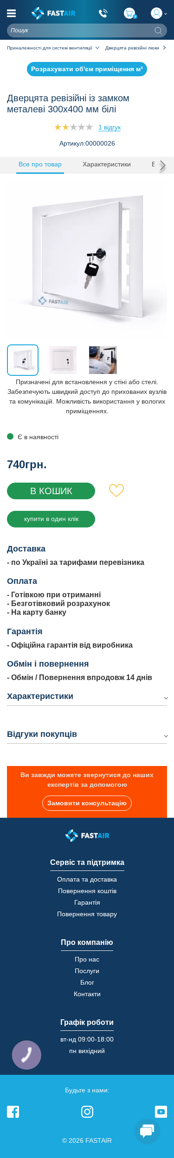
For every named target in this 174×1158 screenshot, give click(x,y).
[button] (161, 165)
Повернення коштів (87, 891)
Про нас (87, 959)
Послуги (87, 970)
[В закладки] (116, 491)
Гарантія (87, 902)
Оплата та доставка (87, 879)
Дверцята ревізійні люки (132, 47)
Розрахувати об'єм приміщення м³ (87, 69)
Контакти (87, 994)
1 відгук (109, 127)
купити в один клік (51, 518)
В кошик (51, 491)
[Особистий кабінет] (159, 13)
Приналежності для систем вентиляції (49, 47)
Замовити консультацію (87, 803)
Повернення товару (87, 914)
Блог (87, 982)
